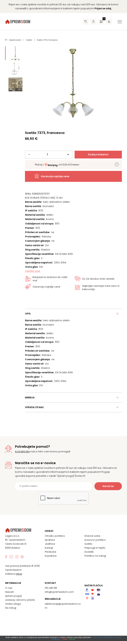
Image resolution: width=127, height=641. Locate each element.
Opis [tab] (28, 313)
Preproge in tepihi (95, 547)
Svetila (88, 544)
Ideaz (19, 574)
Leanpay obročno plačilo (20, 600)
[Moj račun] (93, 22)
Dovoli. (72, 639)
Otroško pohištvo (55, 536)
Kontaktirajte (22, 451)
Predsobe (50, 551)
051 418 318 (51, 588)
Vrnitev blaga (13, 604)
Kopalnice (51, 555)
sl (109, 22)
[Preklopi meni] (120, 22)
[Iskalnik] (85, 22)
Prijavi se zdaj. (103, 8)
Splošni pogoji (13, 596)
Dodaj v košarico (98, 154)
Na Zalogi (10, 608)
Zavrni (65, 639)
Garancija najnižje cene (55, 176)
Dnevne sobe (92, 536)
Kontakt (50, 583)
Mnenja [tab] (30, 397)
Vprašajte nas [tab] (34, 407)
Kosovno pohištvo (95, 540)
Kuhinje (49, 547)
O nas (8, 588)
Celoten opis (32, 271)
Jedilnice (50, 544)
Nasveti (9, 592)
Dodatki (89, 551)
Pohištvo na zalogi (95, 555)
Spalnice (50, 540)
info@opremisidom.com (59, 592)
